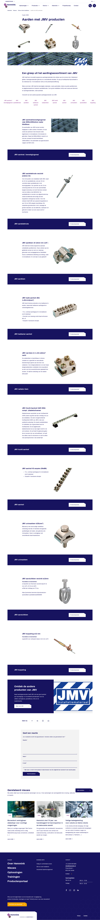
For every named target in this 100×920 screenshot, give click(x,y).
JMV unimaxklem (74, 101)
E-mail (25, 763)
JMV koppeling (93, 101)
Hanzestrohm (9, 1)
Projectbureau (67, 5)
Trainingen (13, 876)
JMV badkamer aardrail (35, 103)
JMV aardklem (26, 101)
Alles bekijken (80, 790)
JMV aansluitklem (83, 101)
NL (92, 1)
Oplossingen (14, 872)
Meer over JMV (19, 706)
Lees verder (10, 839)
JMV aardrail (64, 101)
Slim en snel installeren (43, 866)
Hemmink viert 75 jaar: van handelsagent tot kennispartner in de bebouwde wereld (50, 823)
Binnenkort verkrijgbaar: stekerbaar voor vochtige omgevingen (17, 823)
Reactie (25, 740)
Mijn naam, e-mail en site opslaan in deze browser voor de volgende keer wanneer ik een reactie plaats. (50, 769)
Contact (76, 5)
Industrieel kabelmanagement (45, 869)
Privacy (79, 915)
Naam (24, 756)
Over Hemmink (16, 863)
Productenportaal (74, 154)
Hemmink (9, 10)
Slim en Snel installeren (23, 10)
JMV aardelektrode (17, 101)
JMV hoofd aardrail (55, 101)
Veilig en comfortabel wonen (44, 863)
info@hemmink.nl (71, 866)
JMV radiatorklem (45, 101)
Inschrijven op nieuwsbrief (15, 904)
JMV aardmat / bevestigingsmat (8, 101)
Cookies (85, 915)
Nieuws (15, 10)
